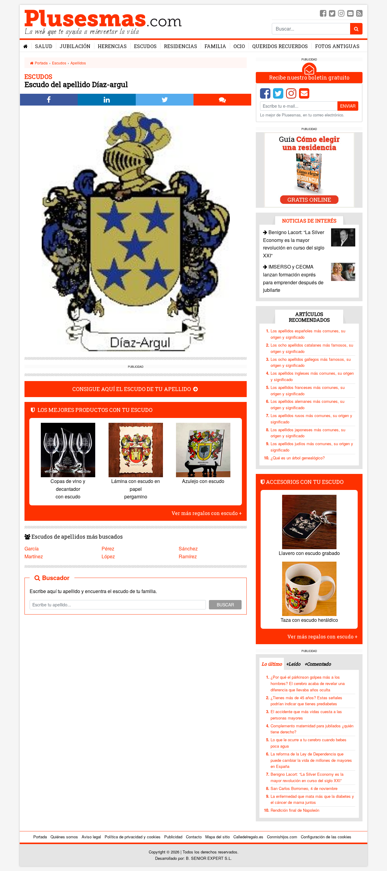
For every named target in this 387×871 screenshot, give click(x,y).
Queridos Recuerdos (280, 46)
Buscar (225, 605)
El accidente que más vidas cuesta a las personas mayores (306, 715)
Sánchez (188, 548)
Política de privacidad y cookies (133, 837)
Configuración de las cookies (326, 837)
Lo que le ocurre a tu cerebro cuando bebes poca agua (308, 743)
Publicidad (173, 837)
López (108, 556)
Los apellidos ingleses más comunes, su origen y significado (312, 376)
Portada (41, 62)
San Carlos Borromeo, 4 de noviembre (304, 788)
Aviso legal (91, 837)
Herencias (112, 46)
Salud (43, 46)
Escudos (145, 46)
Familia (215, 46)
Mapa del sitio (217, 837)
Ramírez (188, 556)
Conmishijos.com (282, 837)
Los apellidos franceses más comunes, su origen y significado (308, 390)
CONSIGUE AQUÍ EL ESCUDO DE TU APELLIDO (132, 389)
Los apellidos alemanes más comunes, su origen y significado (307, 404)
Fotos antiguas (337, 46)
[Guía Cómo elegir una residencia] (309, 169)
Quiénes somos (64, 837)
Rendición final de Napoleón (295, 810)
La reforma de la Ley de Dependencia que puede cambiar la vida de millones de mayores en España (311, 760)
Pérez (108, 548)
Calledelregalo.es (248, 837)
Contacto (194, 837)
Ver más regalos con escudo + (206, 513)
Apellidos (78, 62)
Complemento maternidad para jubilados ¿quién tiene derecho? (312, 729)
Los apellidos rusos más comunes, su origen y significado (311, 419)
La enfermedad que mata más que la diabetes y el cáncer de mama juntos (312, 799)
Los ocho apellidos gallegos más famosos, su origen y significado (311, 362)
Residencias (180, 46)
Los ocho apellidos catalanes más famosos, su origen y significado (312, 348)
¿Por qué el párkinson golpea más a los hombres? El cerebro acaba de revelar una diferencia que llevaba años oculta (308, 683)
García (31, 548)
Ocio (239, 46)
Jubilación (75, 46)
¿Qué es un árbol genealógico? (298, 458)
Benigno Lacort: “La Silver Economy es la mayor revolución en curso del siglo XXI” (307, 777)
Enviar (348, 106)
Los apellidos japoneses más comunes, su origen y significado (308, 433)
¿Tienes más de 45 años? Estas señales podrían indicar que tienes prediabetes (306, 701)
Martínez (33, 556)
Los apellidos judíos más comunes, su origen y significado (312, 447)
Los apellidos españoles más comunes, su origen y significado (308, 334)
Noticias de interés (309, 220)
